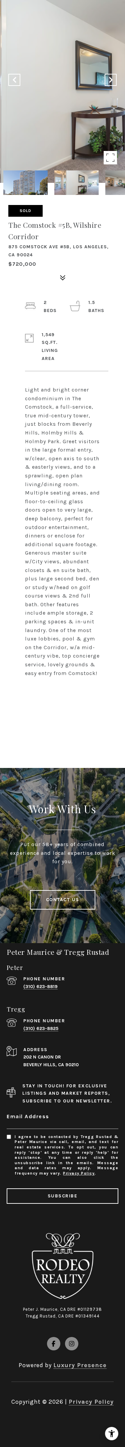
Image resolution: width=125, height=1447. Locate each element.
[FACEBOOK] (53, 1343)
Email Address (28, 1116)
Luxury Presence (80, 1365)
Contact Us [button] (62, 899)
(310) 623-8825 (40, 1028)
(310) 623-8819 (40, 986)
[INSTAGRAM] (71, 1343)
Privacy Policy (79, 1173)
